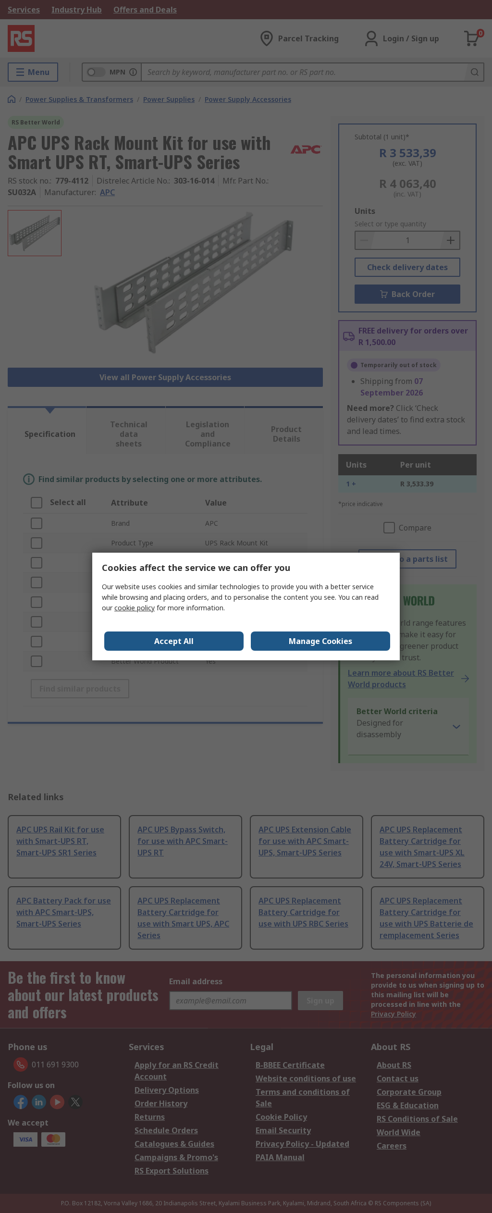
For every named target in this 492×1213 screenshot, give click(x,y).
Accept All (174, 641)
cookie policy (134, 607)
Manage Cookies (320, 641)
